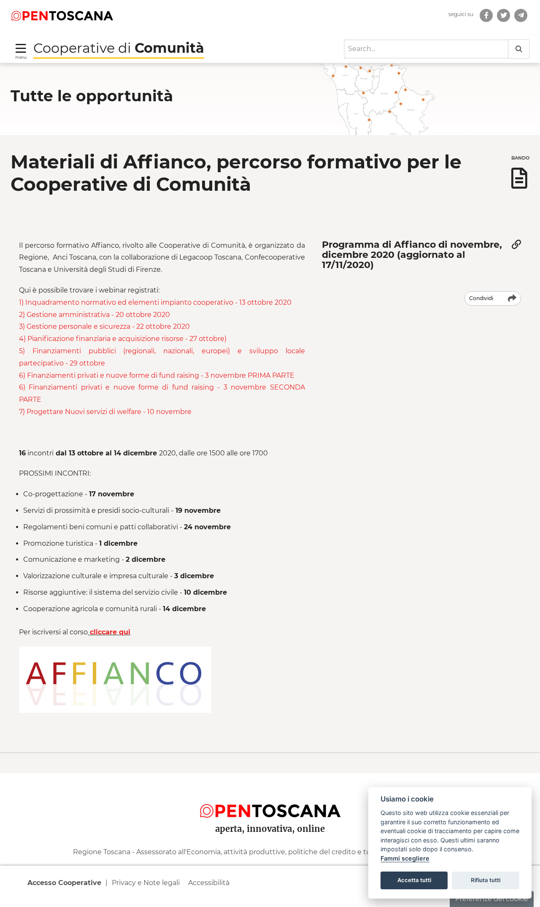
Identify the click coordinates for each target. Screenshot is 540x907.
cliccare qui (109, 632)
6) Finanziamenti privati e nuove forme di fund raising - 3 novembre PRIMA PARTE (158, 375)
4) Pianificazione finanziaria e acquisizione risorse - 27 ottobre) (123, 339)
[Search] (519, 49)
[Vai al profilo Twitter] (503, 15)
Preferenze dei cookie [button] (491, 899)
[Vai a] (520, 15)
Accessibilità (209, 883)
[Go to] (62, 15)
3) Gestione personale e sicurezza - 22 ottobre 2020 (104, 326)
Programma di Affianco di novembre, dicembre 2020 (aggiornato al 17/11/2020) (412, 255)
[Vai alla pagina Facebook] (486, 15)
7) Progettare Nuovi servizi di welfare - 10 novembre (105, 412)
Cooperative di (118, 48)
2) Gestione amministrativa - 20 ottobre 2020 (94, 315)
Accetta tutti (414, 880)
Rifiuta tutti (485, 880)
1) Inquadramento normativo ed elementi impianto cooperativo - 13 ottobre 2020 (156, 302)
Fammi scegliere (405, 858)
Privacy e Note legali (146, 883)
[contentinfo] (270, 840)
